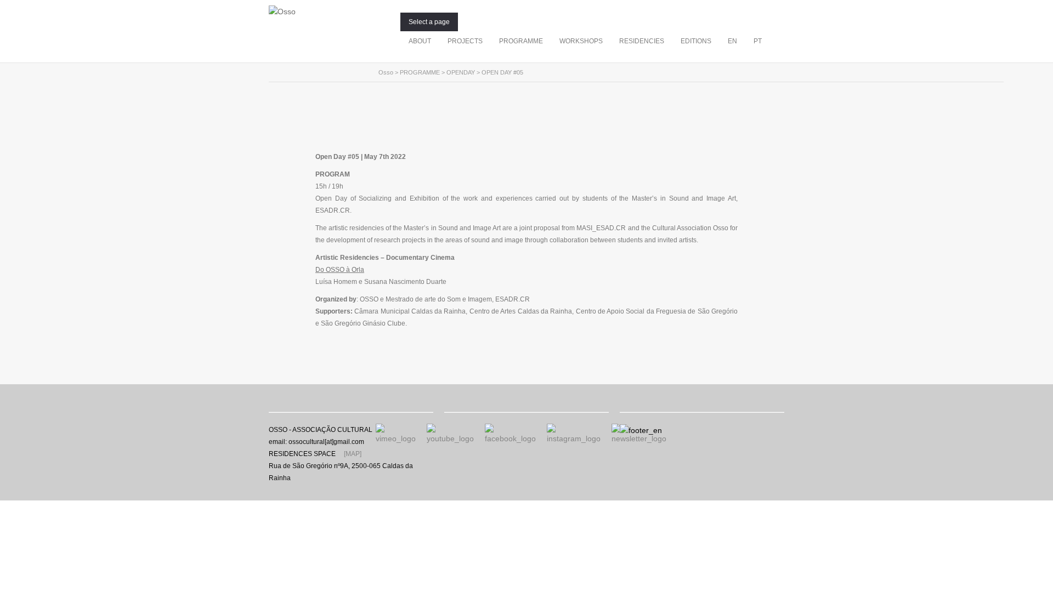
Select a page (429, 22)
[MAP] (352, 454)
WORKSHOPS (581, 41)
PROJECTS (465, 41)
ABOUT (420, 41)
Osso (385, 72)
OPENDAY (460, 72)
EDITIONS (696, 41)
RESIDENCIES (641, 41)
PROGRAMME (521, 41)
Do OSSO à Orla (339, 270)
